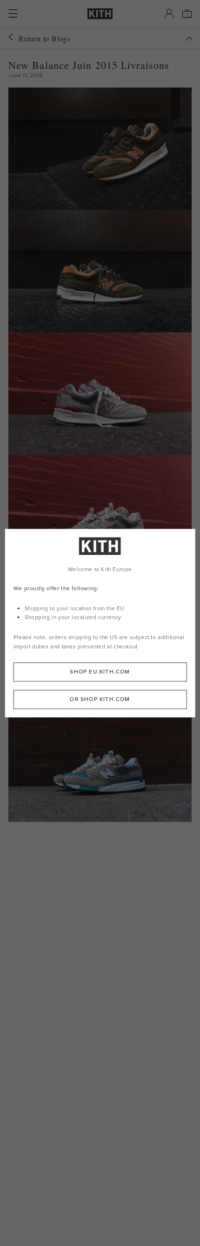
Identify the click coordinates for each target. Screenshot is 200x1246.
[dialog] (100, 623)
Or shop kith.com (100, 699)
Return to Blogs (45, 38)
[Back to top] (189, 38)
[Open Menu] (13, 13)
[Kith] (100, 13)
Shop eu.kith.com (100, 671)
